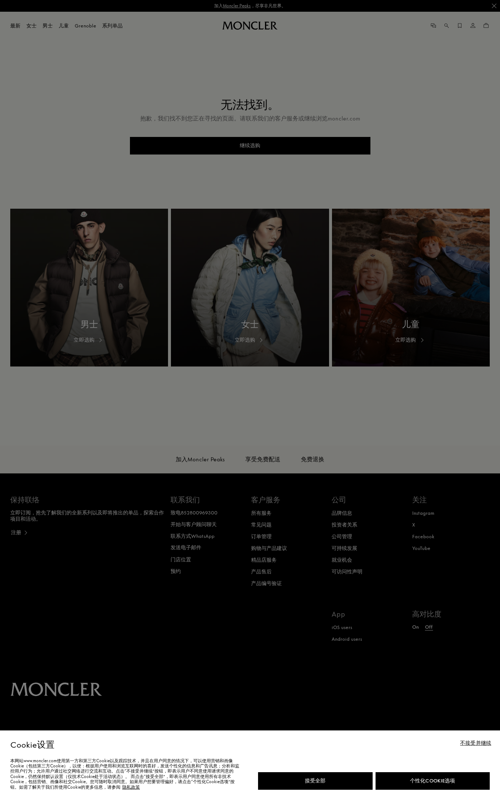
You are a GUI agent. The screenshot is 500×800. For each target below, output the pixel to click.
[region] (250, 765)
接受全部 (315, 781)
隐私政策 (131, 787)
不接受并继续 (475, 743)
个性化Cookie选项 (432, 781)
